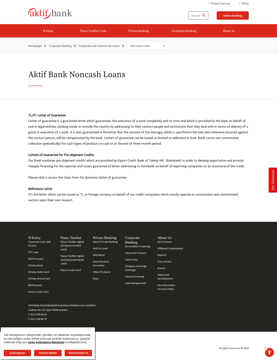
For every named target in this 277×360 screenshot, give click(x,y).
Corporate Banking (183, 31)
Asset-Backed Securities (101, 263)
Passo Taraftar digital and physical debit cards (72, 245)
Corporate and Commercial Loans (99, 45)
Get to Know (164, 241)
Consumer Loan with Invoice (39, 243)
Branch (161, 268)
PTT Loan (33, 252)
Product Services (221, 3)
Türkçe (245, 3)
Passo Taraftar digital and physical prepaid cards (72, 259)
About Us (229, 31)
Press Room (164, 261)
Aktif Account (35, 258)
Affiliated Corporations (170, 248)
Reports (162, 255)
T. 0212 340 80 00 (37, 314)
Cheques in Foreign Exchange (136, 268)
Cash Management (135, 283)
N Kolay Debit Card (38, 272)
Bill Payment (35, 285)
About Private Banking (105, 241)
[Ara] (204, 15)
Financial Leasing (134, 276)
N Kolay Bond (35, 265)
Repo (96, 278)
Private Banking (138, 31)
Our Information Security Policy (166, 287)
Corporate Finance (135, 253)
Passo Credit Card (38, 291)
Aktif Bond (99, 255)
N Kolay (48, 31)
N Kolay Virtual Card (39, 278)
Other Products (101, 272)
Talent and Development (165, 276)
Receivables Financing (137, 246)
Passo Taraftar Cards (93, 31)
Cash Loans (131, 259)
